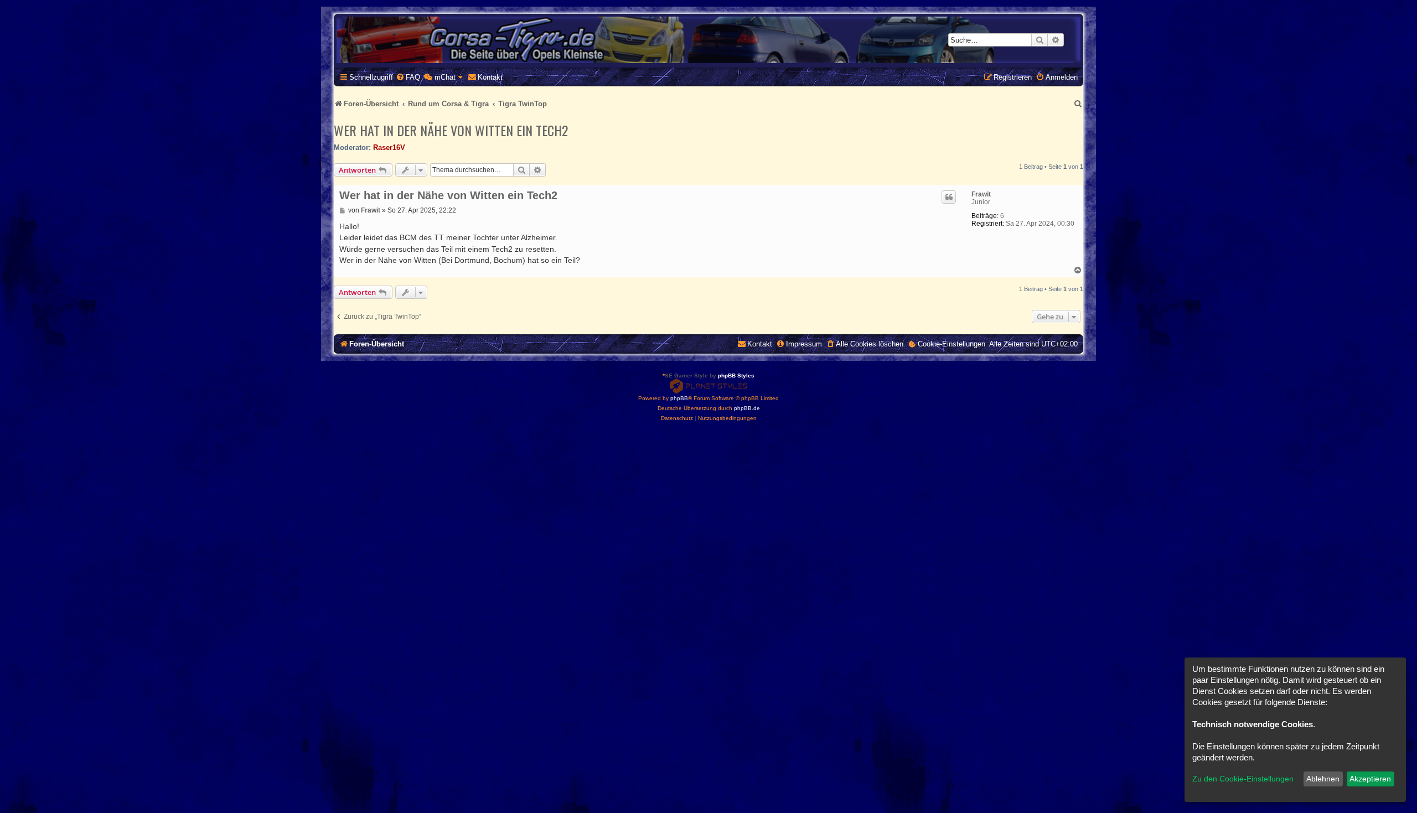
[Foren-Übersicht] (708, 40)
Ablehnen (1323, 778)
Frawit (981, 194)
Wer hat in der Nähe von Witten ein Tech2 (451, 130)
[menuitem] (408, 77)
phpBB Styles (736, 375)
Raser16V (389, 147)
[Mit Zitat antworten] (949, 197)
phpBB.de (747, 408)
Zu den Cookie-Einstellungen (1243, 778)
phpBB (679, 398)
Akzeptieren (1370, 778)
